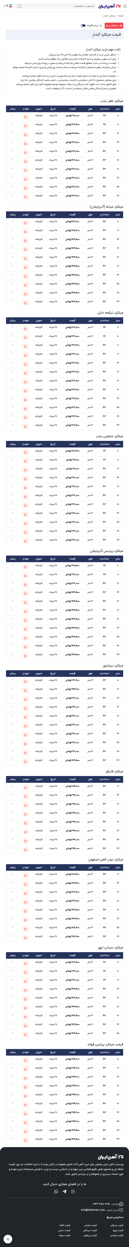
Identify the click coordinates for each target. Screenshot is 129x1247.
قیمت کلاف (64, 1225)
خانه (121, 15)
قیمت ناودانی (116, 1235)
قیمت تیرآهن (90, 1230)
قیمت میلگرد (116, 1225)
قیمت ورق (118, 1230)
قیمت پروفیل (90, 1235)
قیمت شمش (90, 1225)
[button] (26, 117)
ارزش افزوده (93, 25)
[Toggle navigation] (125, 6)
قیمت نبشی (64, 1230)
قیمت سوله (64, 1235)
